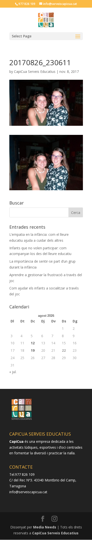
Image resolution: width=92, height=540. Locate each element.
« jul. (12, 371)
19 (33, 350)
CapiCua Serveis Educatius (34, 71)
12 (33, 343)
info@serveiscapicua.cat (28, 492)
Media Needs (44, 527)
